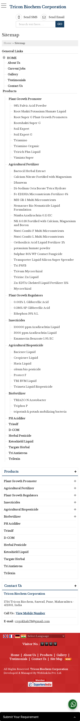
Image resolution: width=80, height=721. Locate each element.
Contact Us (15, 86)
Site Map (56, 659)
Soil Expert (21, 128)
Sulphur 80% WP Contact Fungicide (38, 254)
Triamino (20, 140)
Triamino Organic (26, 146)
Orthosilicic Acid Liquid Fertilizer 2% (39, 242)
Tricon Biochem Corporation (38, 7)
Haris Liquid (22, 363)
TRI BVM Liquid (25, 381)
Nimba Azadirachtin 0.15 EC (33, 215)
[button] (30, 613)
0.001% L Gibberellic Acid (31, 302)
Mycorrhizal (22, 288)
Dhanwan (20, 182)
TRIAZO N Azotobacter (30, 400)
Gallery (13, 74)
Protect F (20, 375)
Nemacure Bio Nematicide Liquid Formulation (37, 207)
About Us (14, 62)
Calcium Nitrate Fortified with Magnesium (43, 177)
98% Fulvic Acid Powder (30, 105)
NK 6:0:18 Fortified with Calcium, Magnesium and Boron (45, 223)
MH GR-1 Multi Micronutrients (35, 200)
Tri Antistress (18, 453)
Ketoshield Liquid (21, 441)
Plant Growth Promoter (25, 99)
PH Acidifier (17, 418)
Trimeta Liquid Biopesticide (33, 386)
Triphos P (21, 406)
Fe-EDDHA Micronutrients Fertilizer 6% (41, 194)
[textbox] (36, 24)
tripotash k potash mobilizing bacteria (40, 411)
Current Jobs (16, 68)
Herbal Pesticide (20, 435)
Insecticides (17, 320)
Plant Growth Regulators (26, 295)
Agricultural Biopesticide (26, 345)
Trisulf (13, 424)
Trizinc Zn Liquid (26, 277)
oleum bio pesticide (27, 369)
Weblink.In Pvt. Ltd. (49, 673)
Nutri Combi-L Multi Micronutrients (39, 236)
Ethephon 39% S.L (26, 313)
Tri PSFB (20, 265)
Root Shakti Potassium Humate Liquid (40, 111)
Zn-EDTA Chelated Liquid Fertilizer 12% (41, 283)
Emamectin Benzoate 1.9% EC (33, 338)
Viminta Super (24, 157)
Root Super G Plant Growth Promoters (40, 117)
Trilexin (14, 458)
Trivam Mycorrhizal (28, 271)
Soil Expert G (23, 134)
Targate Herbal (19, 447)
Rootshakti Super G (27, 123)
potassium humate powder (32, 248)
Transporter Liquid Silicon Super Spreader (44, 259)
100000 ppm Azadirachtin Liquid (37, 327)
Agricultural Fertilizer (24, 164)
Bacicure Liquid (25, 352)
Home (8, 43)
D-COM (14, 430)
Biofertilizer (17, 393)
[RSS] (68, 659)
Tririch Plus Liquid (27, 152)
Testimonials (17, 80)
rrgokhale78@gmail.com (32, 621)
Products (9, 91)
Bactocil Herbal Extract (30, 171)
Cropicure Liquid (26, 357)
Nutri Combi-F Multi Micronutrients (39, 231)
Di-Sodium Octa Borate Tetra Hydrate (40, 188)
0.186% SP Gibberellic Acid (32, 308)
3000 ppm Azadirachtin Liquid (35, 333)
